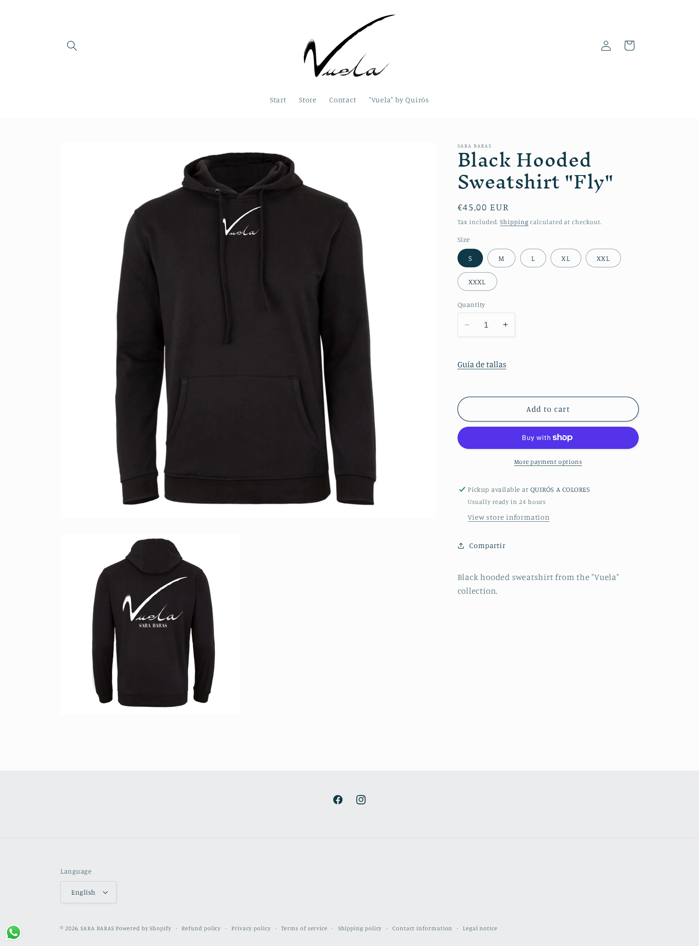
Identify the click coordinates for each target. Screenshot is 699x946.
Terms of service (304, 928)
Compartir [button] (487, 545)
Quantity (471, 304)
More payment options (548, 462)
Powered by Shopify (143, 928)
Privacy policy (251, 928)
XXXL (477, 281)
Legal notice (480, 928)
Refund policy (201, 928)
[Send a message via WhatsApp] (13, 932)
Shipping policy (360, 928)
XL (565, 258)
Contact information (422, 928)
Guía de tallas (482, 364)
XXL (603, 258)
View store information (508, 516)
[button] (71, 45)
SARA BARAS (97, 928)
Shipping (514, 222)
